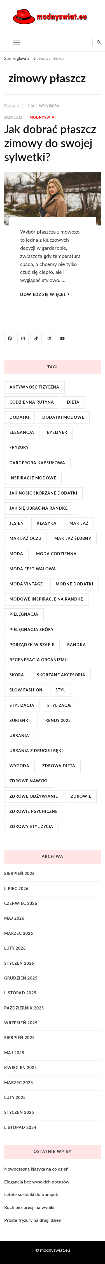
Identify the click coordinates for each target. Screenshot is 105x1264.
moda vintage (26, 584)
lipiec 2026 (16, 889)
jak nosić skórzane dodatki (43, 493)
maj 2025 (14, 1053)
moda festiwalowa (33, 569)
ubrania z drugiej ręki (36, 751)
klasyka (47, 524)
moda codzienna (56, 554)
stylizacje (59, 706)
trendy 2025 (57, 721)
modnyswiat (43, 117)
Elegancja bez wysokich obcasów (36, 1182)
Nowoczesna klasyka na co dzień (36, 1169)
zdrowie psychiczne (34, 812)
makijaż (78, 524)
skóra (17, 675)
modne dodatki (74, 584)
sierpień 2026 (19, 874)
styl (60, 690)
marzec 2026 (18, 934)
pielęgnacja (24, 614)
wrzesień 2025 (21, 1023)
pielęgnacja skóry (32, 630)
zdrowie (81, 797)
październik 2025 (24, 1008)
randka (76, 645)
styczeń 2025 (19, 1113)
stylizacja (22, 706)
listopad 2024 (20, 1128)
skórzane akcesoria (61, 675)
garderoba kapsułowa (37, 463)
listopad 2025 (20, 993)
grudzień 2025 (21, 978)
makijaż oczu (25, 539)
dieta (73, 402)
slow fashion (26, 690)
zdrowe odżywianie (34, 797)
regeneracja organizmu (39, 660)
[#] (9, 338)
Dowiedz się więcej (43, 295)
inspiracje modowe (33, 478)
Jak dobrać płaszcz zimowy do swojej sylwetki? (50, 143)
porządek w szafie (32, 645)
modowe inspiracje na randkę (46, 599)
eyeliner (57, 433)
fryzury (19, 448)
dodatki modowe (63, 418)
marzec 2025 (18, 1083)
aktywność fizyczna (34, 387)
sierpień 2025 (19, 1038)
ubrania (19, 736)
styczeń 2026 (19, 964)
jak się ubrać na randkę (39, 508)
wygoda (19, 766)
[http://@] (23, 338)
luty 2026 (15, 948)
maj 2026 (14, 919)
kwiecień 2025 (20, 1068)
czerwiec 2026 (20, 904)
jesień (17, 524)
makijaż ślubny (72, 539)
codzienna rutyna (32, 402)
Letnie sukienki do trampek (31, 1194)
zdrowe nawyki (29, 781)
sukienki (20, 721)
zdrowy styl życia (31, 827)
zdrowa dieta (58, 766)
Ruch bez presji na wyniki (29, 1207)
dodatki (19, 418)
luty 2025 (15, 1098)
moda (16, 554)
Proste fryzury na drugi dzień (32, 1220)
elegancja (22, 433)
